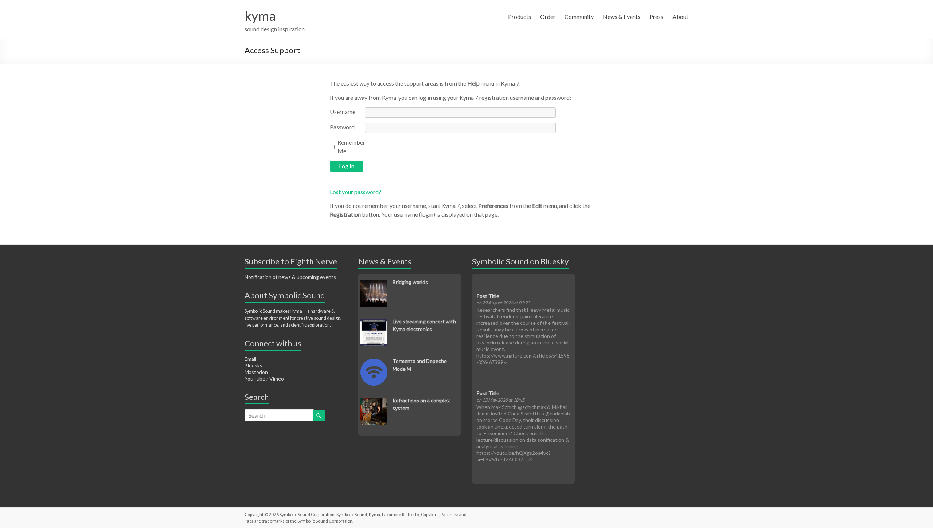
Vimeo (276, 378)
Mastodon (256, 372)
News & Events (621, 16)
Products (519, 16)
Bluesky (253, 365)
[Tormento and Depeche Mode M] (373, 362)
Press (656, 16)
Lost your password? (355, 191)
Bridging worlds (410, 282)
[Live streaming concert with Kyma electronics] (373, 323)
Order (547, 16)
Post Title (487, 296)
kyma (260, 16)
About (680, 16)
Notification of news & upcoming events (290, 277)
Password (342, 126)
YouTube (255, 378)
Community (579, 16)
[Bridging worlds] (373, 283)
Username (342, 111)
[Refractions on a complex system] (373, 402)
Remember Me (351, 146)
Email (250, 359)
